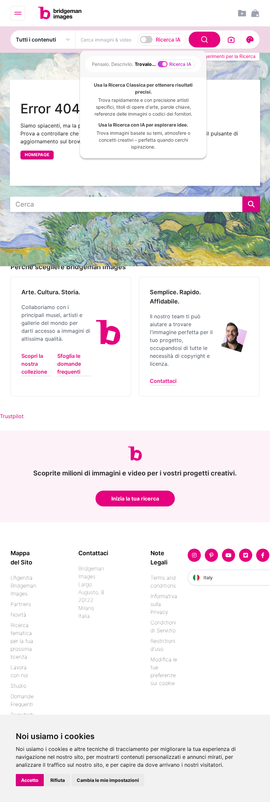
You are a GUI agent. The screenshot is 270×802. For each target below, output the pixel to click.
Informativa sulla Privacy (163, 604)
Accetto (30, 780)
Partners (21, 604)
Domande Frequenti (22, 700)
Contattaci (163, 381)
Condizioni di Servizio (163, 626)
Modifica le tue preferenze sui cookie (163, 671)
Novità (18, 614)
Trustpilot (12, 416)
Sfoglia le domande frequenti (69, 364)
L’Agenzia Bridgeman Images (23, 585)
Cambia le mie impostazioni (108, 780)
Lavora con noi (19, 671)
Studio (18, 685)
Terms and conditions (163, 581)
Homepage (37, 154)
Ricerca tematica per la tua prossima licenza (22, 641)
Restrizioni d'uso (163, 645)
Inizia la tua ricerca (135, 498)
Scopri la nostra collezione (34, 364)
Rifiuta (57, 780)
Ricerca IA (168, 39)
